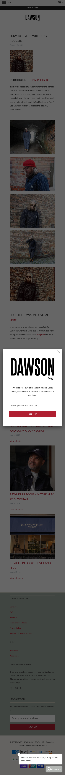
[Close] (59, 352)
